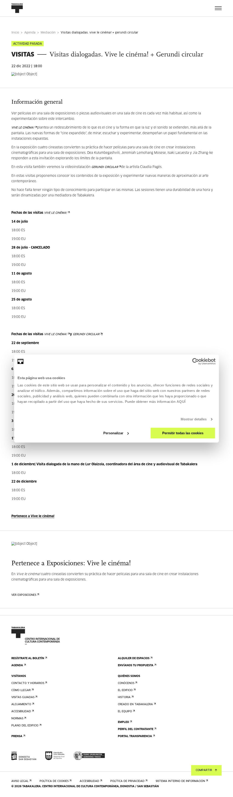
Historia (124, 697)
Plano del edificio (24, 725)
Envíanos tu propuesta (135, 665)
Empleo (123, 722)
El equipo (125, 711)
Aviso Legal (19, 781)
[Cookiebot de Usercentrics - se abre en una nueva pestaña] (195, 361)
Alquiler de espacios (133, 658)
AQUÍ (181, 402)
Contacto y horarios (27, 683)
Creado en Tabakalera (135, 704)
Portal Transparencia (135, 736)
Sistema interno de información (180, 781)
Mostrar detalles (194, 419)
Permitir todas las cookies (182, 433)
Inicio (15, 32)
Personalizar (113, 433)
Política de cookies (54, 781)
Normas (17, 718)
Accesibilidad (21, 711)
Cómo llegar (21, 690)
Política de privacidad (127, 781)
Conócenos (126, 683)
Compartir (204, 770)
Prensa (16, 736)
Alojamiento (21, 704)
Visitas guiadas (22, 697)
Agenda (29, 32)
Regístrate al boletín (27, 658)
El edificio (125, 690)
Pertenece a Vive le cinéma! (32, 516)
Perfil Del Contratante (135, 729)
